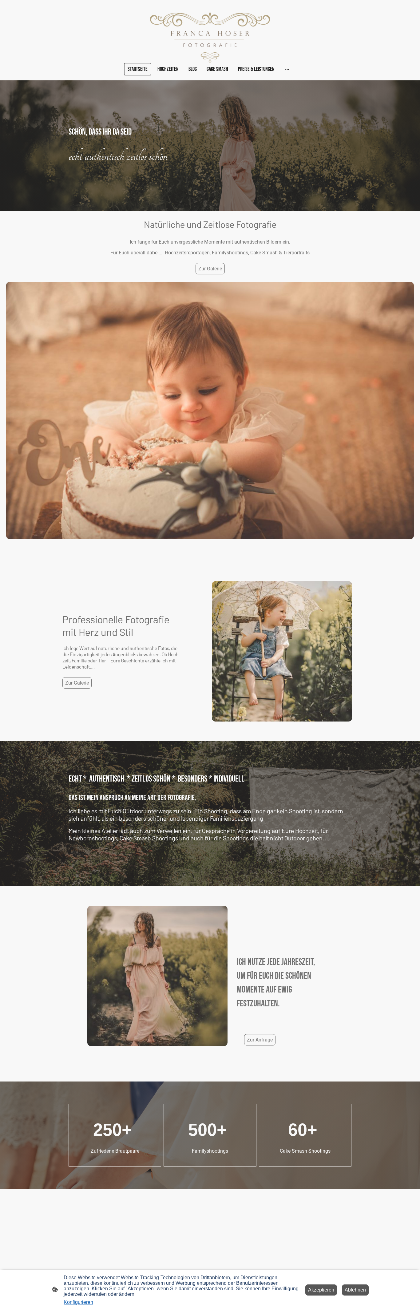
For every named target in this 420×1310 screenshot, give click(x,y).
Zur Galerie (210, 269)
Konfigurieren (78, 1302)
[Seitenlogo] (210, 37)
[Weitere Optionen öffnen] (287, 69)
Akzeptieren (321, 1289)
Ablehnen (355, 1289)
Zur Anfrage (260, 1040)
